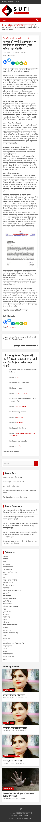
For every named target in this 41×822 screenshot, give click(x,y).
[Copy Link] (25, 62)
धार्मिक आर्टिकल (7, 604)
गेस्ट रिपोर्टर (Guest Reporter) (12, 591)
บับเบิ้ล (18, 446)
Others (5, 556)
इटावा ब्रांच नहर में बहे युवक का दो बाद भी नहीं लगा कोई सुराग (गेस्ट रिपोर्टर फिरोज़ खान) (20, 338)
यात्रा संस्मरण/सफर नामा (10, 625)
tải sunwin (19, 423)
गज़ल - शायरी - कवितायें (10, 580)
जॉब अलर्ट (6, 593)
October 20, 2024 (9, 731)
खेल (4, 577)
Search (36, 463)
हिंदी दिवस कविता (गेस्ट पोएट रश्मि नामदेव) (15, 497)
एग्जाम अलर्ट (6, 564)
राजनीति (5, 627)
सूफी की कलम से (8, 654)
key (4, 517)
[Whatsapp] (17, 62)
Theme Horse (23, 816)
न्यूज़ (4, 609)
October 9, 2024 (8, 799)
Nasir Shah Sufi (20, 52)
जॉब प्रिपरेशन (7, 596)
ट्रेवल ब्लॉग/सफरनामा (9, 598)
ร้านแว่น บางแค (21, 393)
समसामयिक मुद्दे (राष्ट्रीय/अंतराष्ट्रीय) (19, 38)
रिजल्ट (5, 635)
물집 (18, 377)
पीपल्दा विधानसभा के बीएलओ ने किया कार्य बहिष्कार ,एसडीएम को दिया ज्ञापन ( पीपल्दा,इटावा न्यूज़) (20, 525)
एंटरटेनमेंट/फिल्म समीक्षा (10, 572)
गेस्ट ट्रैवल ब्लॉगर (8, 583)
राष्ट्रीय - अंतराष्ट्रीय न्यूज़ (10, 633)
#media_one (11, 327)
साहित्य (5, 651)
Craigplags (6, 541)
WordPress (27, 818)
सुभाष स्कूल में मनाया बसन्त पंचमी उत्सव (25, 346)
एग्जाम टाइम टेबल (8, 567)
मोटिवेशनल (6, 622)
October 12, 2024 (9, 763)
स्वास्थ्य (5, 659)
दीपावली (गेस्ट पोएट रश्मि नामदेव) (12, 477)
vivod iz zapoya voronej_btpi (13, 532)
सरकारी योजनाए (7, 646)
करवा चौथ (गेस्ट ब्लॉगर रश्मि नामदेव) (13, 482)
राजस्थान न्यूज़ (7, 630)
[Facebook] (5, 60)
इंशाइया (5, 561)
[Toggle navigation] (4, 20)
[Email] (21, 62)
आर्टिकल (5, 559)
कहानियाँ (5, 575)
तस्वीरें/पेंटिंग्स (7, 601)
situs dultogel (21, 406)
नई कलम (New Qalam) (10, 606)
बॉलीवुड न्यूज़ (6, 617)
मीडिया (5, 620)
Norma (5, 510)
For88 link (19, 417)
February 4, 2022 (8, 52)
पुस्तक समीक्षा (7, 612)
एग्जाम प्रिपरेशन (7, 569)
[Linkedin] (13, 62)
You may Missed (11, 666)
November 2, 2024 (9, 698)
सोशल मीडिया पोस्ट (8, 657)
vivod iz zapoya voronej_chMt (13, 523)
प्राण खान (6, 614)
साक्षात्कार (6, 649)
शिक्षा (4, 641)
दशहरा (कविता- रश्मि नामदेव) (11, 486)
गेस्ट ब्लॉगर (6, 38)
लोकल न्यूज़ (6, 638)
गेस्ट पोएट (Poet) (8, 585)
